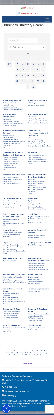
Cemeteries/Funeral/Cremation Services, (12, 278)
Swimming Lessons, (9, 330)
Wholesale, (41, 263)
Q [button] (38, 75)
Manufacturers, (32, 263)
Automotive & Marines (37, 114)
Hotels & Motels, (33, 245)
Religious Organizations (38, 289)
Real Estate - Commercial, (11, 293)
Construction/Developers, (11, 157)
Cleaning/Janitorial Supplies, (36, 235)
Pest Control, (18, 232)
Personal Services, (9, 281)
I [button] (28, 70)
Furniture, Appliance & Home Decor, (39, 314)
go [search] (28, 54)
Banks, (5, 201)
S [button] (17, 81)
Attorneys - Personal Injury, (11, 245)
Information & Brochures (25, 355)
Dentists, (40, 221)
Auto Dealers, (32, 117)
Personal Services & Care (14, 274)
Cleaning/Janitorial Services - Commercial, (12, 144)
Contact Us (12, 355)
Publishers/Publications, (10, 109)
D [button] (33, 64)
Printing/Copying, (8, 105)
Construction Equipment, (10, 163)
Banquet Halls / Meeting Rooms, (13, 179)
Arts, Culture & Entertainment (9, 115)
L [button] (43, 70)
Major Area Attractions (12, 258)
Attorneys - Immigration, (17, 247)
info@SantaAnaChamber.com (16, 392)
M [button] (17, 75)
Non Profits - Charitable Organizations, (35, 184)
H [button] (23, 70)
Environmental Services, (35, 281)
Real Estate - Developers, (11, 300)
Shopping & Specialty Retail (37, 310)
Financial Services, (9, 203)
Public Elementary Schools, (36, 155)
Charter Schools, (33, 161)
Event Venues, (7, 177)
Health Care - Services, (35, 219)
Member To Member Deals (19, 353)
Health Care (33, 214)
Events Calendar (37, 351)
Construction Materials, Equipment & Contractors (14, 153)
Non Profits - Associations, (36, 181)
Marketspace (34, 353)
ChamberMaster (11, 406)
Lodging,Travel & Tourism (39, 242)
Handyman (6, 236)
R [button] (44, 75)
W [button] (38, 81)
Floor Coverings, (8, 232)
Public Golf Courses (9, 332)
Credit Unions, (12, 201)
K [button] (38, 70)
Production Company (9, 125)
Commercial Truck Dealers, (36, 123)
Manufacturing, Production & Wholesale (38, 259)
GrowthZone (36, 404)
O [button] (28, 75)
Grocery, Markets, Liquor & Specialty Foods (14, 215)
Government (33, 198)
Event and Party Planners (11, 183)
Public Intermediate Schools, (37, 159)
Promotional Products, (10, 107)
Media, (5, 103)
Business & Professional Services (14, 131)
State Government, (34, 203)
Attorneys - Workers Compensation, (14, 251)
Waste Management (34, 283)
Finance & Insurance (12, 198)
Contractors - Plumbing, (10, 159)
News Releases (26, 351)
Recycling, (36, 279)
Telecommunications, (34, 138)
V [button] (33, 81)
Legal (5, 242)
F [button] (43, 64)
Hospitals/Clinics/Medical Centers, (38, 217)
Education (32, 152)
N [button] (22, 75)
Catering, (15, 177)
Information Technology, (35, 140)
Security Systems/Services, (11, 235)
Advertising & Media (12, 100)
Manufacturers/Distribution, (36, 265)
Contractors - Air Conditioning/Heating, (9, 166)
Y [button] (28, 87)
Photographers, (7, 181)
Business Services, (9, 135)
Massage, (18, 281)
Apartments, (6, 296)
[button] (6, 408)
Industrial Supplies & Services (37, 231)
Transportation (34, 325)
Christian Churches (34, 291)
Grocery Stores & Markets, (11, 219)
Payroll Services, (8, 137)
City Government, (33, 201)
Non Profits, (31, 179)
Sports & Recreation (12, 325)
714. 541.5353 (10, 387)
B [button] (22, 64)
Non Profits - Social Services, (37, 187)
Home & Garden (10, 230)
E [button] (38, 64)
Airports (41, 245)
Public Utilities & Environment (35, 275)
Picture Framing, (33, 320)
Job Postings (43, 353)
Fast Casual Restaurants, (11, 313)
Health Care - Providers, (35, 223)
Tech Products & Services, (36, 144)
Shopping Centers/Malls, (35, 316)
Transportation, (32, 328)
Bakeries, (6, 221)
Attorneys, (6, 247)
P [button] (33, 75)
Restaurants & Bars (11, 309)
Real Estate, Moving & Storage (12, 290)
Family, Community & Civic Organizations (37, 176)
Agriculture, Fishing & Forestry (37, 101)
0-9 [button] (9, 64)
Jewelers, (40, 318)
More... (20, 109)
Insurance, (6, 207)
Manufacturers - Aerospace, (36, 269)
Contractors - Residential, (11, 161)
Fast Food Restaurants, (10, 315)
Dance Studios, (7, 328)
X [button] (44, 81)
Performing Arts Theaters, (11, 121)
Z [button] (33, 87)
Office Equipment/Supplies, (36, 142)
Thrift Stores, (32, 318)
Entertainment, (7, 119)
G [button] (18, 70)
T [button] (22, 81)
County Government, (34, 209)
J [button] (32, 70)
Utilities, (30, 279)
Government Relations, (35, 207)
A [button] (17, 64)
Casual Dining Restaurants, (11, 311)
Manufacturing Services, (35, 267)
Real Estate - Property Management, (14, 302)
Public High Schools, (34, 157)
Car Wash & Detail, (42, 121)
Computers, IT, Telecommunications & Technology (38, 132)
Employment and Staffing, (11, 139)
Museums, (6, 123)
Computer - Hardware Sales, (37, 146)
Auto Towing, (32, 121)
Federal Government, (34, 205)
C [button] (28, 64)
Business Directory (13, 351)
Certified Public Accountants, (12, 205)
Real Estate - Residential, (11, 297)
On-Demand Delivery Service (37, 330)
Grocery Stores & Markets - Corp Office (13, 224)
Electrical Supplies (33, 237)
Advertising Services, (14, 103)
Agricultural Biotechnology (36, 105)
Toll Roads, (41, 328)
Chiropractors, (32, 221)
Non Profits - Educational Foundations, (35, 190)
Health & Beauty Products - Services (14, 283)
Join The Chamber (40, 355)
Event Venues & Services (14, 175)
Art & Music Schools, (16, 123)
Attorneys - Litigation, (9, 249)
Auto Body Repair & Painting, (37, 119)
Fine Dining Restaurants (10, 318)
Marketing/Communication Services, (14, 141)
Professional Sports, (19, 328)
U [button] (27, 81)
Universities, (43, 161)
